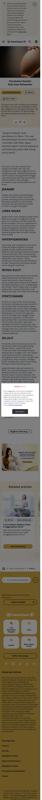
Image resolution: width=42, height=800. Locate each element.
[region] (20, 400)
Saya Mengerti (20, 411)
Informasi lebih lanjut (15, 405)
